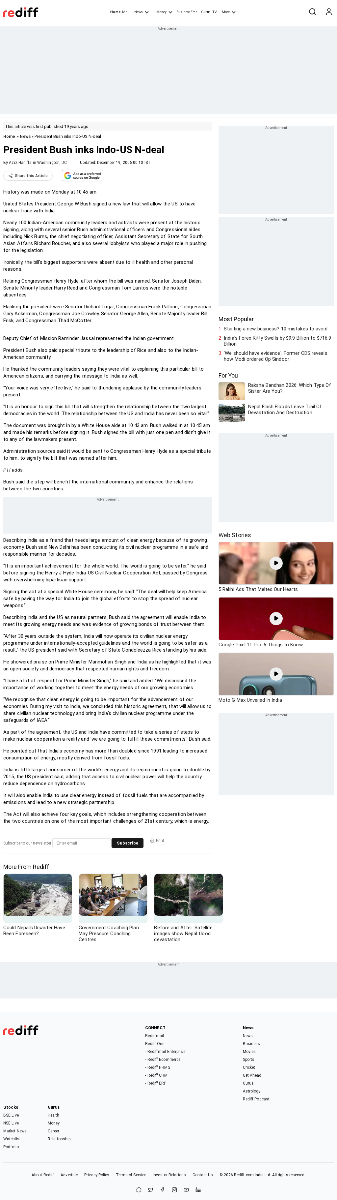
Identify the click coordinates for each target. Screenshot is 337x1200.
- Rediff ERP (155, 1083)
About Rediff (43, 1175)
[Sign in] (329, 12)
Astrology (252, 1091)
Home (115, 12)
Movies (249, 1051)
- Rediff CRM (156, 1075)
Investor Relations (169, 1175)
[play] (276, 563)
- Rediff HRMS (157, 1067)
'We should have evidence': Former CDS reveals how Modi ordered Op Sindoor (275, 356)
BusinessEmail (187, 12)
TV (214, 12)
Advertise (69, 1175)
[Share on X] (150, 1190)
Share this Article (31, 175)
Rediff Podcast (256, 1099)
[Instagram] (174, 1190)
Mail (125, 12)
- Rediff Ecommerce (162, 1059)
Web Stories (235, 535)
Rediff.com (244, 1175)
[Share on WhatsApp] (139, 1190)
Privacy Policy (96, 1175)
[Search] (312, 12)
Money (161, 12)
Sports (249, 1059)
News (138, 12)
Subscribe (127, 843)
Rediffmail (154, 1035)
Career (54, 1131)
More (226, 12)
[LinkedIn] (198, 1190)
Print (160, 840)
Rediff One (154, 1043)
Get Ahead (252, 1075)
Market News (15, 1131)
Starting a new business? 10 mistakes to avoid (275, 329)
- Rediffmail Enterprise (165, 1051)
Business (251, 1043)
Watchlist (12, 1139)
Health (54, 1115)
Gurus (206, 12)
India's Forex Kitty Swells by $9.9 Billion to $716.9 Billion (277, 341)
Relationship (59, 1139)
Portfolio (11, 1147)
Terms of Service (131, 1175)
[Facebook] (162, 1190)
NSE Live (11, 1123)
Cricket (249, 1067)
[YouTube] (186, 1190)
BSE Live (11, 1115)
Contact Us (203, 1175)
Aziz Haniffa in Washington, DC (38, 162)
